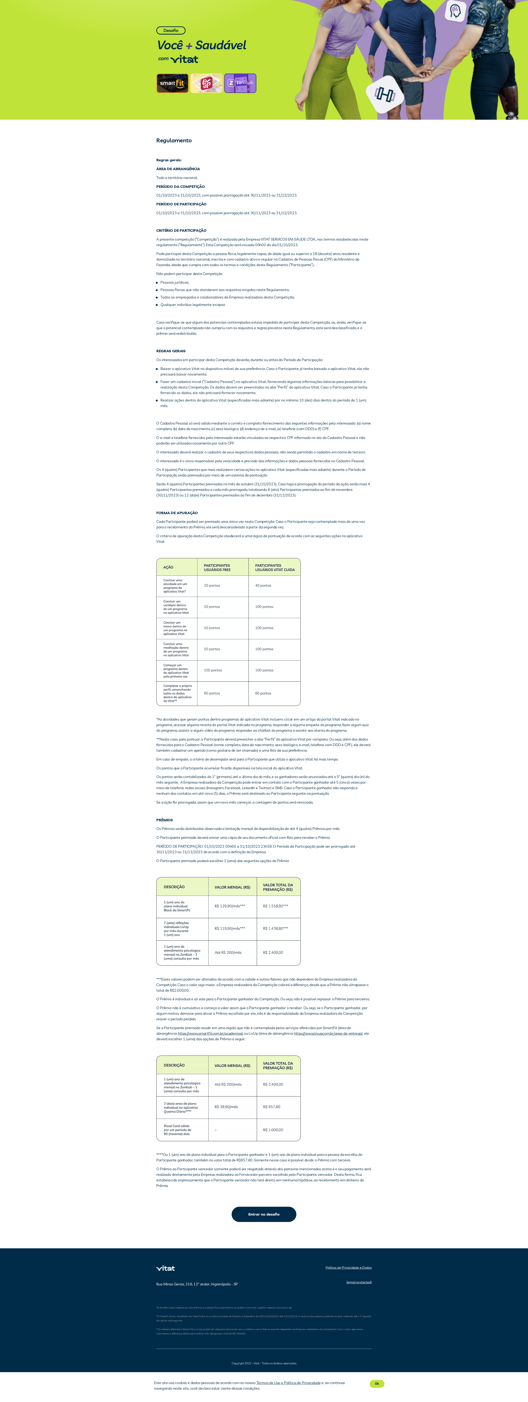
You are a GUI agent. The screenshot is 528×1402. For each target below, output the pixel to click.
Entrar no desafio (264, 1214)
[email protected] (358, 1282)
